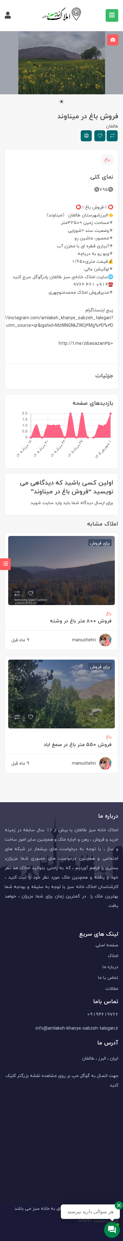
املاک (113, 956)
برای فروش (100, 542)
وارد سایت (51, 503)
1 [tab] (61, 102)
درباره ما (110, 967)
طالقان (112, 126)
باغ (107, 159)
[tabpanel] (61, 62)
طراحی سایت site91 (98, 1221)
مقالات (111, 988)
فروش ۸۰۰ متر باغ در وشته (81, 620)
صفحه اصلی (107, 945)
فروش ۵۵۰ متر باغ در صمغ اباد (78, 744)
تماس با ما (108, 977)
